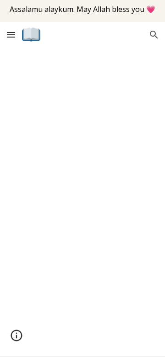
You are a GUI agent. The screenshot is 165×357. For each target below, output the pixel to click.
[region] (82, 11)
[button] (11, 34)
